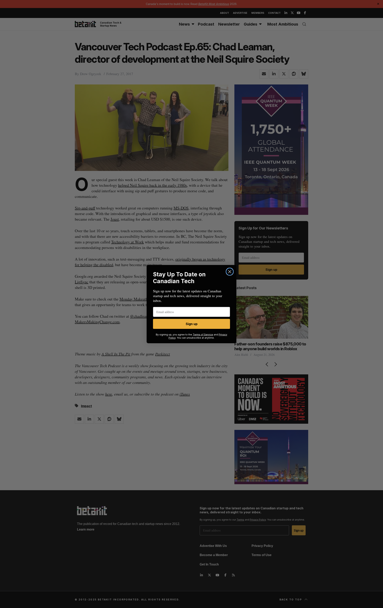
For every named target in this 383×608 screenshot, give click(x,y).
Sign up (191, 324)
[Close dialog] (229, 271)
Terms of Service (203, 334)
